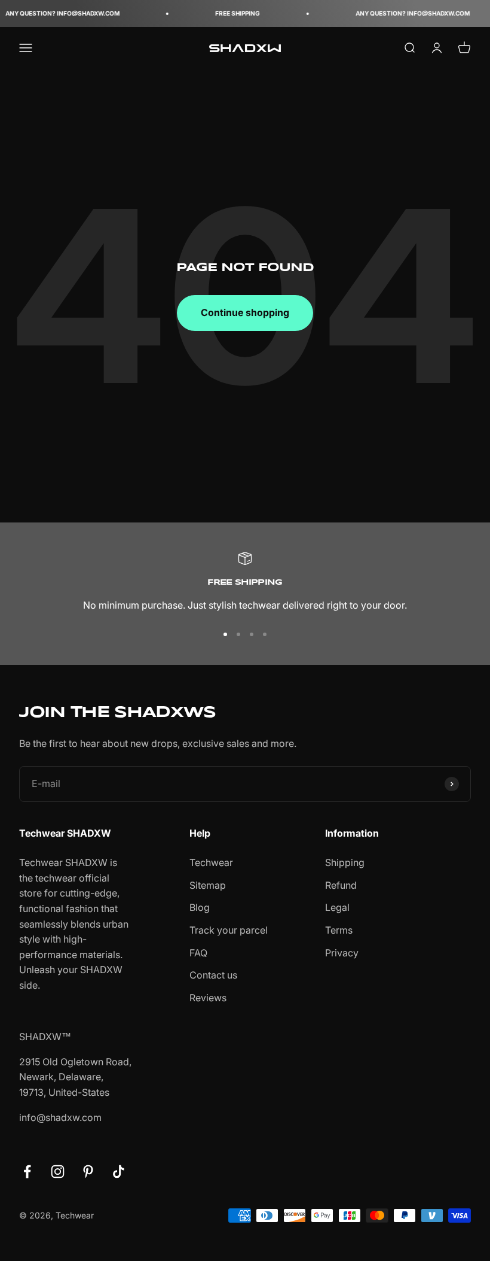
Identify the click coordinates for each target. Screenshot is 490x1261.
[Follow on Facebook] (27, 1171)
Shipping (345, 862)
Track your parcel (228, 930)
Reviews (207, 998)
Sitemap (207, 885)
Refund (341, 885)
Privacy (342, 953)
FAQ (198, 953)
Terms (339, 930)
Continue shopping (245, 312)
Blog (199, 907)
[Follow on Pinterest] (88, 1171)
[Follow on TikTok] (119, 1171)
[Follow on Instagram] (58, 1171)
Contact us (213, 975)
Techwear (211, 862)
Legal (337, 907)
